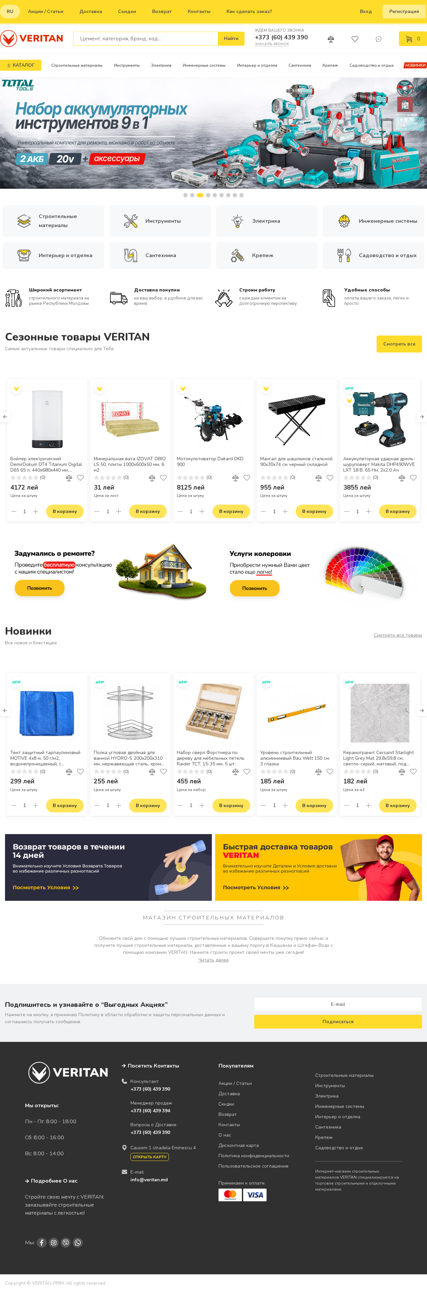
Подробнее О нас (54, 1181)
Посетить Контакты (153, 1066)
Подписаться (338, 1022)
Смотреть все (399, 344)
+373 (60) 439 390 (281, 37)
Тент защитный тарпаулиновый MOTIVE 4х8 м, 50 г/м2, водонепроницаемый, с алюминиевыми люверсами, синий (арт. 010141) (45, 758)
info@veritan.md (149, 1180)
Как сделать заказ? (249, 11)
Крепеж (330, 65)
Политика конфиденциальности (254, 1156)
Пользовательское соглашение (254, 1166)
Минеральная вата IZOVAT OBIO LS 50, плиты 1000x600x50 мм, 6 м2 (130, 464)
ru (10, 11)
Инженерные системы (204, 65)
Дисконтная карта (239, 1145)
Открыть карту (149, 1157)
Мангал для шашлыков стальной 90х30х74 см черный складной (296, 462)
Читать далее (213, 960)
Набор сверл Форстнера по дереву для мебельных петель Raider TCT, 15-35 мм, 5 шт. (211, 758)
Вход (366, 11)
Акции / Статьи (45, 11)
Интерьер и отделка (257, 65)
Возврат (162, 11)
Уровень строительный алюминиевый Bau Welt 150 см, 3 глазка (295, 758)
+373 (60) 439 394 (150, 1111)
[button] (185, 195)
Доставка (90, 11)
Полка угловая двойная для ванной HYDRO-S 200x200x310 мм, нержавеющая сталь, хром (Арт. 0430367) (128, 758)
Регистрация (404, 11)
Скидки (127, 11)
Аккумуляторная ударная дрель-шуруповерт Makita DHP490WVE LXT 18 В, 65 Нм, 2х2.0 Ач (379, 464)
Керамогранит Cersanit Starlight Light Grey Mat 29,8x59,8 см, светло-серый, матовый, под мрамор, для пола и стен (378, 758)
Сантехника (300, 65)
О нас (225, 1135)
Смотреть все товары (398, 635)
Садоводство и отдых (372, 65)
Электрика (161, 65)
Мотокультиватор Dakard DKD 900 (210, 462)
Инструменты (127, 65)
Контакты (199, 11)
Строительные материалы (76, 65)
